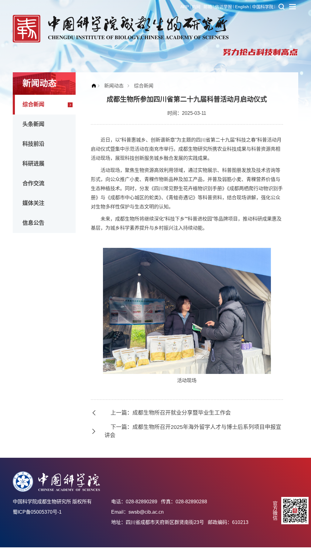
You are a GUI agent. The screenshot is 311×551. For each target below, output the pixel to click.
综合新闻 (33, 104)
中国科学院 (262, 6)
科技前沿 (33, 144)
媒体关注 (33, 203)
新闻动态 (114, 85)
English (242, 6)
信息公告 (33, 223)
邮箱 (207, 6)
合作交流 (33, 183)
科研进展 (33, 164)
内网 (196, 6)
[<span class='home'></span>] (95, 85)
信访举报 (223, 6)
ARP (184, 6)
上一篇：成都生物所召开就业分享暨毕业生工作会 (171, 413)
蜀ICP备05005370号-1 (37, 512)
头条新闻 (33, 124)
